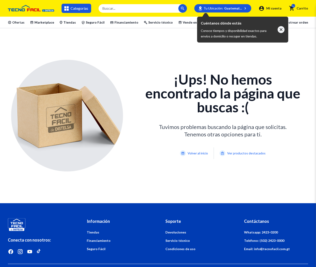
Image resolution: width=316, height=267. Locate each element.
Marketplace (44, 22)
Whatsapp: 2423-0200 (261, 232)
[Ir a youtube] (30, 252)
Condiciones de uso (180, 249)
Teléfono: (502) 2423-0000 (264, 240)
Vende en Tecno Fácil (199, 22)
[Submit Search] (182, 8)
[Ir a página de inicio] (40, 224)
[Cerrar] (281, 29)
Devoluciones (175, 232)
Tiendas (69, 22)
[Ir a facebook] (11, 252)
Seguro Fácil (95, 22)
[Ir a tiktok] (39, 252)
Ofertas (18, 22)
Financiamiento (126, 22)
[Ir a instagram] (20, 252)
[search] (292, 8)
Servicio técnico (160, 22)
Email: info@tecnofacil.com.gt (267, 249)
